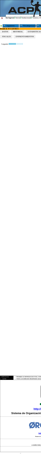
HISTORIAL (18, 32)
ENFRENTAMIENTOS (25, 36)
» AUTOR (3, 378)
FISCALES (6, 36)
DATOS (5, 32)
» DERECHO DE (4, 376)
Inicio (17, 18)
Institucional (25, 18)
